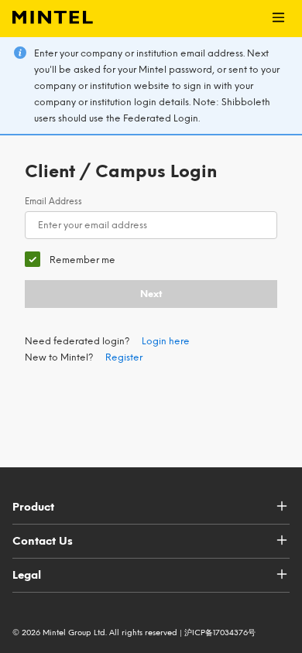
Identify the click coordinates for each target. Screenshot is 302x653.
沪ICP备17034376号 (220, 632)
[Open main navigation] (278, 18)
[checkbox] (70, 259)
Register (123, 357)
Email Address (53, 202)
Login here (166, 341)
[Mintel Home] (46, 18)
